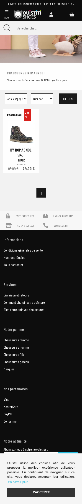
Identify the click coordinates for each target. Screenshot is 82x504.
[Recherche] (7, 28)
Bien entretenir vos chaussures (24, 309)
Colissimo (10, 421)
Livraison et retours (16, 295)
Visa (6, 399)
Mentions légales (14, 257)
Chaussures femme (16, 340)
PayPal (8, 414)
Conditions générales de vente (23, 250)
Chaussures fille (14, 354)
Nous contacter (13, 264)
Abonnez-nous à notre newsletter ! (26, 449)
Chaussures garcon (16, 362)
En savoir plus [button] (18, 482)
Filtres (68, 99)
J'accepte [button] (41, 492)
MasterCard (11, 406)
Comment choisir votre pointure (24, 302)
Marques (9, 369)
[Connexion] (51, 14)
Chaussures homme (17, 347)
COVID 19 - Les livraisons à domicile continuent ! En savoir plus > (41, 3)
